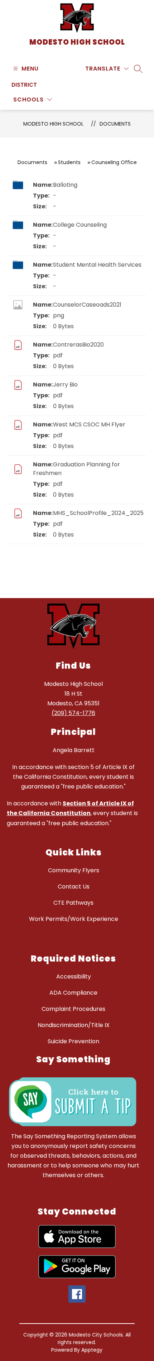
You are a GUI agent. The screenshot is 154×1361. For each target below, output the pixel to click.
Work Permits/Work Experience (73, 919)
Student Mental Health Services (97, 265)
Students (69, 162)
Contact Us (74, 886)
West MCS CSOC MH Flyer (89, 424)
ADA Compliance (73, 993)
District (24, 85)
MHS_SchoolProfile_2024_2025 (98, 513)
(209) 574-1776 (73, 713)
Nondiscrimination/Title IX (74, 1025)
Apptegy (91, 1349)
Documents (115, 123)
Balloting (65, 185)
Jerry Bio (65, 384)
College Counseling (80, 225)
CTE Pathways (73, 903)
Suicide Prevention (73, 1041)
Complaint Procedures (73, 1009)
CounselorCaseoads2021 (87, 304)
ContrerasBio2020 (78, 344)
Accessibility (73, 976)
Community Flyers (73, 870)
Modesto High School (53, 123)
